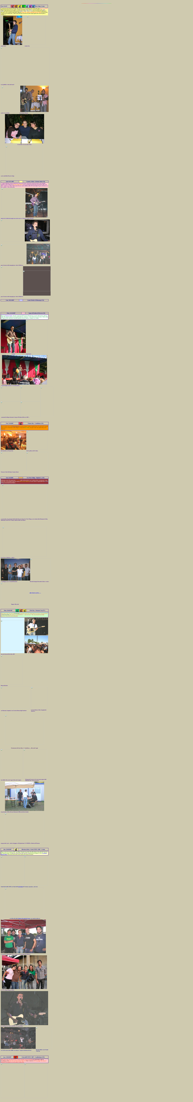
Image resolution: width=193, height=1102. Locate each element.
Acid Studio (20, 886)
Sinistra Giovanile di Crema (24, 918)
